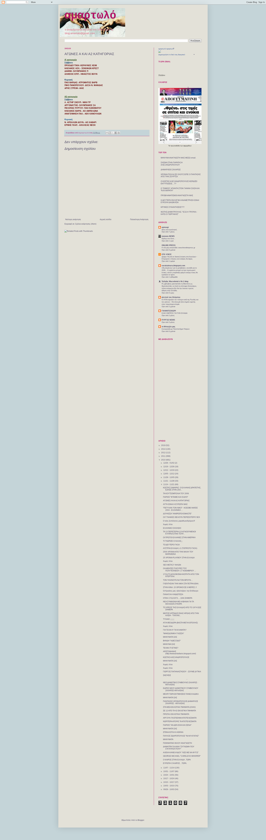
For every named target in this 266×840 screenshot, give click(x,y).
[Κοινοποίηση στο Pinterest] (118, 132)
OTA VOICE (166, 254)
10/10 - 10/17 (169, 782)
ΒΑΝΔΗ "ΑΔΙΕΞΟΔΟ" (172, 641)
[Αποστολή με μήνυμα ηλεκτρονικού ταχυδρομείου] (107, 132)
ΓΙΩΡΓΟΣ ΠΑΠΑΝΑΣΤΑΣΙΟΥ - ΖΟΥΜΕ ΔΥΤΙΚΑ (182, 672)
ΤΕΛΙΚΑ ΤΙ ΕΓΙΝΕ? (170, 648)
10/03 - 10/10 (169, 786)
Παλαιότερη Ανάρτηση (139, 219)
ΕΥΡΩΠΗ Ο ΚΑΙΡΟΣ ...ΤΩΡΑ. (175, 763)
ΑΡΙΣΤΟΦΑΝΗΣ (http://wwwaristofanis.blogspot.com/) (179, 652)
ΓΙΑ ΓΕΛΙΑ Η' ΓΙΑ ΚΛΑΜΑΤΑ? (174, 630)
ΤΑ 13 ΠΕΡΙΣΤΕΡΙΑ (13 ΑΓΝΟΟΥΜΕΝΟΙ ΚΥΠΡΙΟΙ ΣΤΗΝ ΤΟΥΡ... (179, 533)
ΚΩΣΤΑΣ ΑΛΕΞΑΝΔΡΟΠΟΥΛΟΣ (176, 657)
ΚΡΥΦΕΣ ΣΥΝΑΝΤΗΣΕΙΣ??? (172, 207)
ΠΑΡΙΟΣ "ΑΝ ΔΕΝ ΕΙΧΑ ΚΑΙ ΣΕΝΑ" (177, 725)
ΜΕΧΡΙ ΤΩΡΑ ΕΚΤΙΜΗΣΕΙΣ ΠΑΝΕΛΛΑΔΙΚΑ (181, 694)
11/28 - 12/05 (169, 477)
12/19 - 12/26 (169, 467)
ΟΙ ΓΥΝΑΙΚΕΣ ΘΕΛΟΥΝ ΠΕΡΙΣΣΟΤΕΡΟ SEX (181, 517)
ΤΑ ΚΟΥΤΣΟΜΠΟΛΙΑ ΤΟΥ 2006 (176, 493)
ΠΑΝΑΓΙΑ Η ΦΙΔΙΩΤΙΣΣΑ (173, 594)
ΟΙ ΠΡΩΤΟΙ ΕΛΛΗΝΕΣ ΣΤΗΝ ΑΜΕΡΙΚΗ (179, 537)
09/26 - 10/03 (169, 789)
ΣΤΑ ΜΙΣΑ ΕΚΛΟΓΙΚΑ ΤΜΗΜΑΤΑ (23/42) (179, 707)
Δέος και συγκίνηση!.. (170, 230)
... (175, 679)
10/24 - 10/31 (169, 775)
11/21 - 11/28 (169, 481)
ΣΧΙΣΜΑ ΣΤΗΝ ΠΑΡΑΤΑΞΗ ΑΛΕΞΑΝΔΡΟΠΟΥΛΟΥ (172, 163)
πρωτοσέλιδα (175, 146)
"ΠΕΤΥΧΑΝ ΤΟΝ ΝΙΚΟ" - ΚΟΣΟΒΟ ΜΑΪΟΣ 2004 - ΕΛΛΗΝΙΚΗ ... (180, 509)
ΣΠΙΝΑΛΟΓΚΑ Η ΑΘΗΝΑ (173, 732)
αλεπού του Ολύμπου (171, 297)
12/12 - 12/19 (169, 470)
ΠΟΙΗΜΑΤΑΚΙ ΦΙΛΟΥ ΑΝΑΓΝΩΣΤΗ (177, 743)
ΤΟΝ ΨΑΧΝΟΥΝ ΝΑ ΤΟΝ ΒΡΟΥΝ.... (178, 580)
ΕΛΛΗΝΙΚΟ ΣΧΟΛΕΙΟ (172, 528)
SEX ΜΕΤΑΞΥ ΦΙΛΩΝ (172, 565)
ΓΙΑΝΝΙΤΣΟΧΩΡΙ (169, 311)
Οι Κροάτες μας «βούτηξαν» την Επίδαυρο (180, 591)
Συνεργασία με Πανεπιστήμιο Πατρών (176, 329)
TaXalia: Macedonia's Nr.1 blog (175, 281)
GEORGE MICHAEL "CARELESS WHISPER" (182, 756)
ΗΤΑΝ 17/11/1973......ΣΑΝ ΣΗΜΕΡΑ (177, 598)
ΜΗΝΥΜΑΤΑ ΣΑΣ (170, 637)
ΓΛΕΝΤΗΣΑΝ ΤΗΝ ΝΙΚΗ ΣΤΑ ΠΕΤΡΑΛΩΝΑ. (181, 584)
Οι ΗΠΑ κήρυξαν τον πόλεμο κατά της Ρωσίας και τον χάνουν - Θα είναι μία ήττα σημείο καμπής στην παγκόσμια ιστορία (180, 302)
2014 (163, 449)
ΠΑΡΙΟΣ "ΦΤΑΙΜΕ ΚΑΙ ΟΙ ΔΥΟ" (175, 497)
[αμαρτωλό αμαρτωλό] (159, 52)
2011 (163, 456)
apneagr (165, 227)
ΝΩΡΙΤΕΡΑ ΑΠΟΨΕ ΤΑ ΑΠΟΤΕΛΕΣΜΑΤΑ (179, 721)
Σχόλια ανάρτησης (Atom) (85, 224)
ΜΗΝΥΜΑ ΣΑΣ (169, 644)
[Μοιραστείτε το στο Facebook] (115, 132)
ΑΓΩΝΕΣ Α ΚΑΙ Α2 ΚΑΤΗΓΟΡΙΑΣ (176, 501)
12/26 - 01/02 (169, 463)
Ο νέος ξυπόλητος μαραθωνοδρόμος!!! (179, 521)
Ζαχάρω (161, 75)
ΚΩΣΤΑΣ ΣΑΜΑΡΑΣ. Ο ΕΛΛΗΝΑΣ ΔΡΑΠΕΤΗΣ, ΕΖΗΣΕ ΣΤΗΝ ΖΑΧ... (182, 489)
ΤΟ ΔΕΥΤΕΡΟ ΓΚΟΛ (171, 545)
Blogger (141, 820)
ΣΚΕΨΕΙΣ (167, 675)
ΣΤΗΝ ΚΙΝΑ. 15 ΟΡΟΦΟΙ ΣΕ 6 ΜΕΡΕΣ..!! (180, 587)
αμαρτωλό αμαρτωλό (166, 49)
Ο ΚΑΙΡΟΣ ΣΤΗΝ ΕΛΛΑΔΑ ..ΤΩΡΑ (177, 760)
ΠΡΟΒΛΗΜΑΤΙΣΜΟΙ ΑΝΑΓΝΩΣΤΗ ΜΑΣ (177, 195)
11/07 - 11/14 (169, 768)
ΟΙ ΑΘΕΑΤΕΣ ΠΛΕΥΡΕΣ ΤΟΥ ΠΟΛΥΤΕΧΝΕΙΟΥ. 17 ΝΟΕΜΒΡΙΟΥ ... (179, 569)
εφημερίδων (187, 146)
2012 (163, 453)
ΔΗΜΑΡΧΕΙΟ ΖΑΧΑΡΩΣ (171, 170)
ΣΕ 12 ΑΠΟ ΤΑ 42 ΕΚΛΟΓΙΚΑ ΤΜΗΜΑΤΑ (179, 711)
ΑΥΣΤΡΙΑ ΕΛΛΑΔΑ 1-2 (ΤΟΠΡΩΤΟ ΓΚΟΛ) (180, 548)
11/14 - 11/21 (169, 484)
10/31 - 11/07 (169, 771)
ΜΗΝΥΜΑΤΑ (168, 739)
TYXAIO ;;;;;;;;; (168, 619)
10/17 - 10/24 (169, 778)
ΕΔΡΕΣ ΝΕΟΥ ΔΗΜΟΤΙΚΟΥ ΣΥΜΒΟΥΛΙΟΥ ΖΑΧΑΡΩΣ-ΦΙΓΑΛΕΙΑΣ (180, 689)
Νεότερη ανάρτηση (73, 219)
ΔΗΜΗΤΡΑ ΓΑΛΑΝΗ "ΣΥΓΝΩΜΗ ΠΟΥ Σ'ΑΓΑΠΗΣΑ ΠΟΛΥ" (178, 748)
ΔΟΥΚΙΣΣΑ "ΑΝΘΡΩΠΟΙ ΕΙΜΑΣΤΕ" (177, 514)
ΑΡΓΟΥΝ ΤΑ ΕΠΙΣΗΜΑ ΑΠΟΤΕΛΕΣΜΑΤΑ (180, 718)
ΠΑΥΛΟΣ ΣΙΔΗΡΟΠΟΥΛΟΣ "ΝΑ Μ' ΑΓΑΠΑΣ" (181, 736)
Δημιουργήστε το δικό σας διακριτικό (171, 55)
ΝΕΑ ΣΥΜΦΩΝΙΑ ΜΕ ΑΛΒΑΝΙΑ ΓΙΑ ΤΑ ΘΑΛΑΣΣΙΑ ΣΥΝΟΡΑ (178, 603)
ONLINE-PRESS (168, 245)
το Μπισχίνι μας (168, 327)
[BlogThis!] (109, 132)
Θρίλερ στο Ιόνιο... (168, 238)
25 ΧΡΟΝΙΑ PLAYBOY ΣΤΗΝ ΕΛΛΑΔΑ (179, 558)
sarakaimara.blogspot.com (173, 266)
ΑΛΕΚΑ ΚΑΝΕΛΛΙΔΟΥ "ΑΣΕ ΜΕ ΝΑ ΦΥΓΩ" (180, 752)
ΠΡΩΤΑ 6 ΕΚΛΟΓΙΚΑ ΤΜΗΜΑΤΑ (176, 714)
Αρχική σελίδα (105, 219)
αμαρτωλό (90, 16)
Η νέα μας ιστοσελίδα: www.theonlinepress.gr (178, 248)
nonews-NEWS (168, 236)
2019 (163, 445)
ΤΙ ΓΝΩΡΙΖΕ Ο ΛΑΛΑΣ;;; (172, 541)
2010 (163, 460)
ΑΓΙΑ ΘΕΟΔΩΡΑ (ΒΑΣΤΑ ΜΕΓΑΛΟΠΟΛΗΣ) (180, 623)
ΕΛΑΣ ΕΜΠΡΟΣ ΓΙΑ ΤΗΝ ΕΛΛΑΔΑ (174, 313)
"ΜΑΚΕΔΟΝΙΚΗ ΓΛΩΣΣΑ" (173, 633)
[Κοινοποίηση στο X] (112, 132)
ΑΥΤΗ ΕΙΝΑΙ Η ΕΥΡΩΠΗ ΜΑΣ (175, 504)
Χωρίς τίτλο (168, 524)
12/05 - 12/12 (169, 474)
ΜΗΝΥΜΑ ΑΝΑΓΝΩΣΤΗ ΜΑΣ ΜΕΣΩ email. (178, 158)
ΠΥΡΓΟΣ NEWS (168, 320)
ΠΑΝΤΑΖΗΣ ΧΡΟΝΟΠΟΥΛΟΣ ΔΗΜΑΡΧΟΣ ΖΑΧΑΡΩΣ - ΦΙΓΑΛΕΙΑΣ (180, 702)
